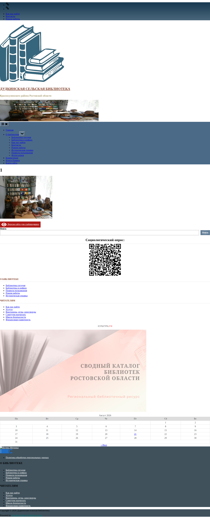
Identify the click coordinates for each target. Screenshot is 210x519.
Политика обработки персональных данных (27, 457)
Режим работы (13, 19)
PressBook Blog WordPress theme (26, 515)
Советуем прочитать (16, 314)
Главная (9, 130)
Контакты (10, 16)
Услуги (9, 309)
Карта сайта (11, 163)
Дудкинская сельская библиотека (35, 89)
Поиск (3, 229)
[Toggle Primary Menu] (4, 124)
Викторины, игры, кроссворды (21, 312)
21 (135, 434)
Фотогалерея (17, 155)
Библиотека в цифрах (21, 140)
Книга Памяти (13, 160)
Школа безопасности (16, 317)
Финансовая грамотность (18, 319)
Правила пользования (22, 153)
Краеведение (12, 158)
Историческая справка (22, 150)
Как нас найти (13, 14)
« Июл (104, 445)
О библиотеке (12, 134)
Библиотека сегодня (21, 137)
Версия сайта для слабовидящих (23, 224)
